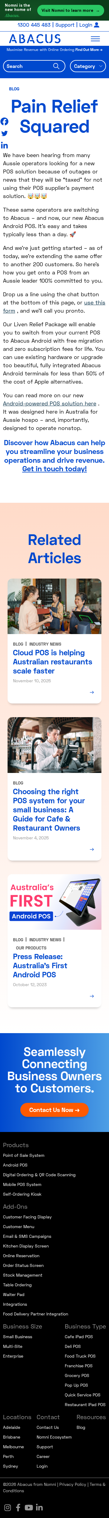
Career (43, 1456)
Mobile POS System (22, 1184)
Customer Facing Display (27, 1216)
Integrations (15, 1304)
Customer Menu (18, 1226)
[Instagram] (7, 1507)
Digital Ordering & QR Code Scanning (39, 1174)
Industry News (45, 643)
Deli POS (73, 1346)
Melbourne (13, 1446)
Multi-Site (12, 1346)
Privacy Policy (72, 1484)
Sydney (10, 1466)
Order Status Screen (23, 1265)
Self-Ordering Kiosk (22, 1194)
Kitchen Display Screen (26, 1245)
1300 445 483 (34, 25)
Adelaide (11, 1427)
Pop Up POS (76, 1385)
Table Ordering (17, 1284)
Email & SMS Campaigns (27, 1236)
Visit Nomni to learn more (70, 10)
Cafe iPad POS (79, 1336)
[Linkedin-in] (39, 1507)
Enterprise (13, 1355)
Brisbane (11, 1436)
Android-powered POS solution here (49, 403)
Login (85, 25)
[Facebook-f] (18, 1507)
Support (64, 25)
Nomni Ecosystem (54, 1436)
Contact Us (48, 1427)
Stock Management (22, 1275)
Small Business (17, 1336)
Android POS (15, 1164)
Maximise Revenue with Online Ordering (55, 49)
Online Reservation (21, 1255)
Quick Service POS (83, 1394)
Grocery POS (77, 1375)
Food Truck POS (80, 1355)
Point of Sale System (24, 1155)
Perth (8, 1456)
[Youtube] (28, 1507)
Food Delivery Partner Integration (35, 1313)
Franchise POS (79, 1365)
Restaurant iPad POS (85, 1404)
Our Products (31, 947)
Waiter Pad (14, 1294)
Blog (14, 88)
